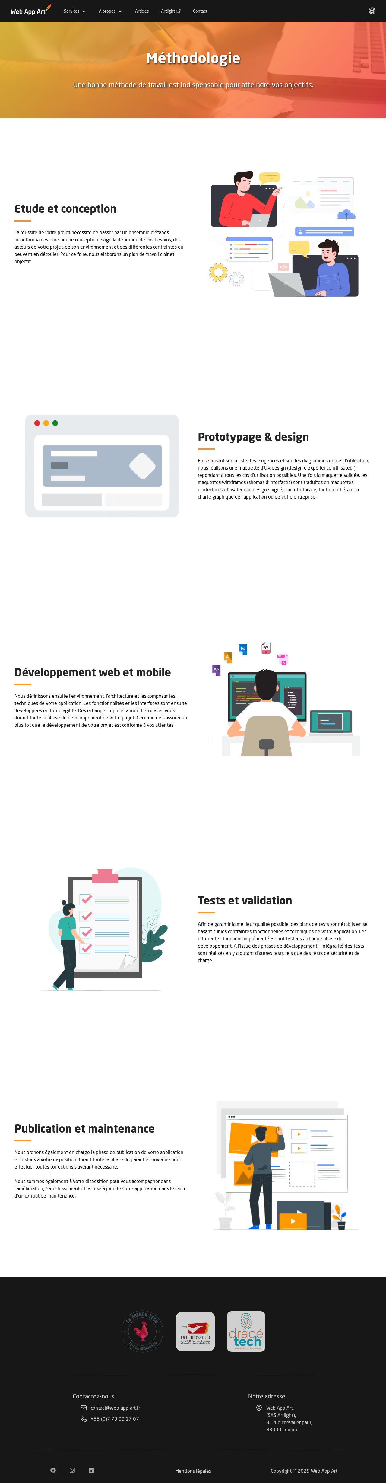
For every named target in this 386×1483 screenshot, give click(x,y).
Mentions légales (193, 1471)
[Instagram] (72, 1471)
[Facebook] (53, 1471)
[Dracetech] (246, 1331)
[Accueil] (31, 10)
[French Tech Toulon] (142, 1331)
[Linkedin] (92, 1471)
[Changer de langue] (372, 11)
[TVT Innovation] (195, 1331)
